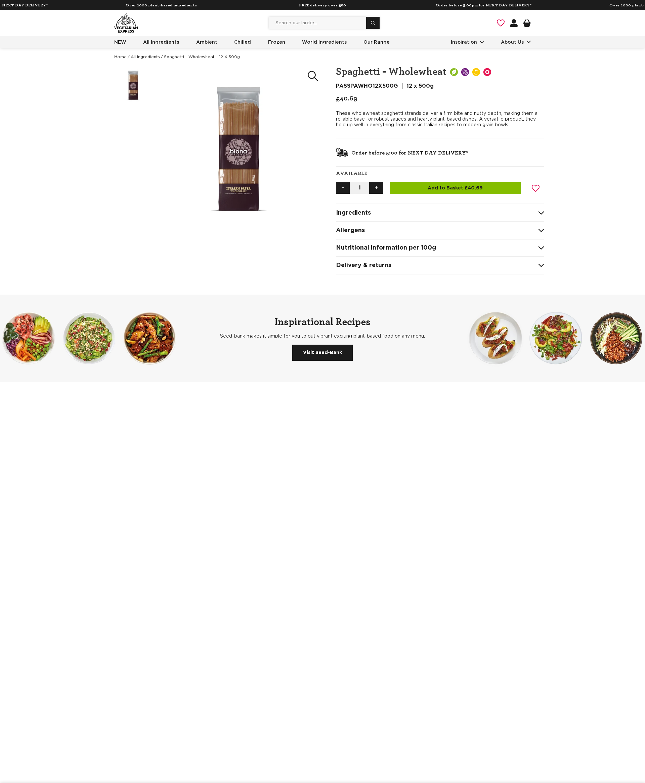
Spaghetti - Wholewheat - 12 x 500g (202, 57)
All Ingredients (161, 42)
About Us (512, 42)
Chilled (242, 42)
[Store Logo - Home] (126, 23)
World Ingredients (324, 42)
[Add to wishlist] (535, 188)
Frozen (276, 42)
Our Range (376, 42)
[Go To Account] (514, 23)
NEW (120, 42)
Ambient (206, 42)
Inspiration (464, 42)
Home (120, 57)
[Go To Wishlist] (501, 23)
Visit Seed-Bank (322, 352)
